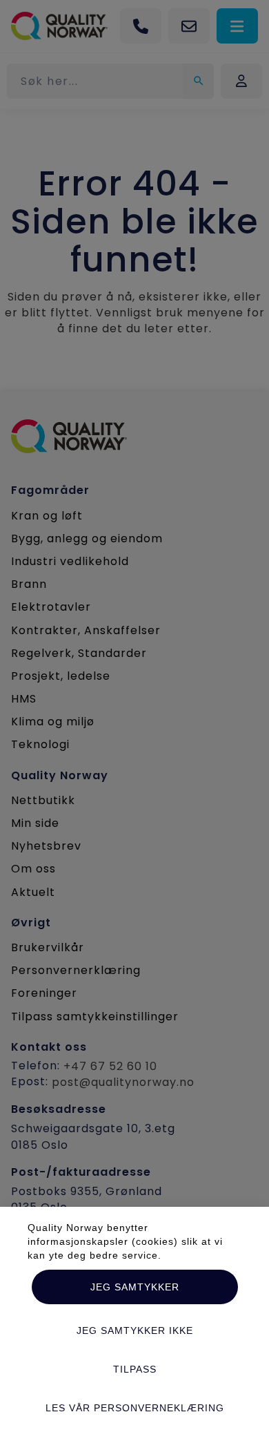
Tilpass (135, 1369)
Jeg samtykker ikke (135, 1330)
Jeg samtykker (134, 1286)
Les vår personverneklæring (135, 1407)
